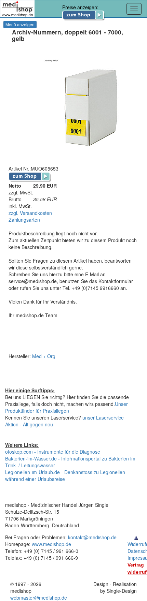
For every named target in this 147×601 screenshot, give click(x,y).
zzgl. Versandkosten (30, 212)
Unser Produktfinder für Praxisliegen (66, 407)
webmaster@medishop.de (38, 597)
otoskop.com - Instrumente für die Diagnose (52, 451)
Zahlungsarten (24, 219)
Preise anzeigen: (80, 7)
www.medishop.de (51, 544)
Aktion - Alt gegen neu (29, 424)
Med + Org (43, 356)
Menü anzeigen (20, 24)
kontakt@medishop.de (92, 537)
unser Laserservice (103, 417)
